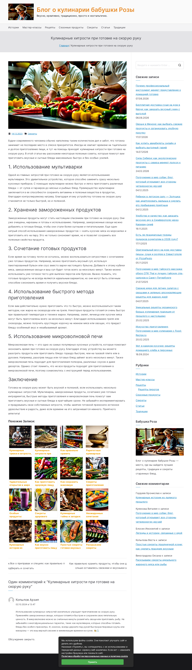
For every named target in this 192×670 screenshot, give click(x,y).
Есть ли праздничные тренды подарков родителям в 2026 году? (157, 237)
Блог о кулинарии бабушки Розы (86, 9)
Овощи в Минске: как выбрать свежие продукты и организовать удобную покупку (159, 128)
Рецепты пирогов (148, 389)
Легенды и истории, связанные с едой (159, 532)
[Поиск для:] (160, 65)
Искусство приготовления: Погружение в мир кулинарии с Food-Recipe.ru (159, 331)
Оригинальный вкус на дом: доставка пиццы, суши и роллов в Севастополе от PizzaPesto (159, 254)
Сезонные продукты (71, 27)
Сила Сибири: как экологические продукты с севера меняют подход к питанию (158, 162)
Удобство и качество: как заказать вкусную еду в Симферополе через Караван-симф (157, 220)
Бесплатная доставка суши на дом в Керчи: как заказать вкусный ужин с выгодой (158, 109)
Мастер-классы (31, 27)
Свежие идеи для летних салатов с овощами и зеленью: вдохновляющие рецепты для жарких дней (158, 292)
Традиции (119, 27)
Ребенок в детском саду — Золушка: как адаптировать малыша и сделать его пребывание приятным (158, 201)
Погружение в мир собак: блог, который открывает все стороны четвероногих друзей (156, 181)
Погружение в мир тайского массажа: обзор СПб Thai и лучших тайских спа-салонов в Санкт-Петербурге (159, 273)
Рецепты (50, 27)
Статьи (105, 27)
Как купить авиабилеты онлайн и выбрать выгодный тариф (156, 145)
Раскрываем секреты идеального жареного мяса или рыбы (156, 562)
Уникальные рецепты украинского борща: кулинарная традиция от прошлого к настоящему (156, 311)
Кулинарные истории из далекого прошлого (156, 499)
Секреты (92, 27)
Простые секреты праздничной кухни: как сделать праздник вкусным (159, 546)
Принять (92, 662)
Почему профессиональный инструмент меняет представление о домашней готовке (158, 90)
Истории (13, 27)
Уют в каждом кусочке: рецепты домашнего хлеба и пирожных (155, 348)
